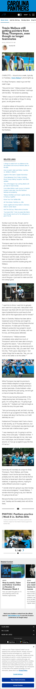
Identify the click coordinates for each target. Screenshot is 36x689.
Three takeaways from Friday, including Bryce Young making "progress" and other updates (16, 179)
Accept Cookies (18, 685)
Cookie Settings (18, 674)
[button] (18, 142)
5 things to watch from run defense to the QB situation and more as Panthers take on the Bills (16, 165)
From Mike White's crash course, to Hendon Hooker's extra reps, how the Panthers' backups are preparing (17, 190)
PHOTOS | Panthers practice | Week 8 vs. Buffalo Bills (17, 515)
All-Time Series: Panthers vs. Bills (14, 202)
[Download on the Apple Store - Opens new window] (11, 642)
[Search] (30, 15)
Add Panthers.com (14, 615)
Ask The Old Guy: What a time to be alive (16, 209)
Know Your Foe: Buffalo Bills (12, 199)
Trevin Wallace (16, 78)
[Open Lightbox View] (18, 542)
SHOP (26, 15)
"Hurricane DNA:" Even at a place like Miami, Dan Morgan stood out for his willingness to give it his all (17, 214)
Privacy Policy (23, 670)
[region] (18, 666)
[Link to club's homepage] (4, 14)
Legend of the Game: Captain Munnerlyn (16, 174)
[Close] (34, 647)
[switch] (19, 15)
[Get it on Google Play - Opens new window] (24, 642)
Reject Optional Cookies (18, 680)
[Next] (23, 550)
